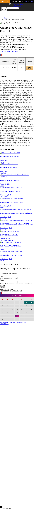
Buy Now (29, 67)
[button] (17, 507)
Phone (2, 280)
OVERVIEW (16, 51)
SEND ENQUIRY (5, 51)
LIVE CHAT (5, 1)
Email (2, 276)
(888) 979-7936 (29, 1)
